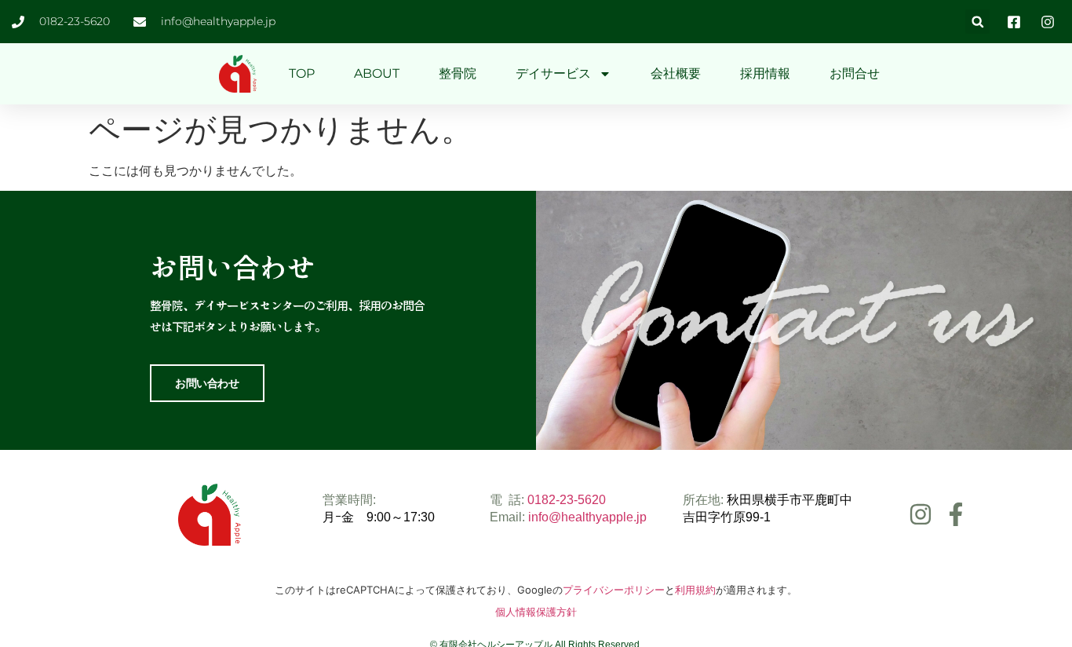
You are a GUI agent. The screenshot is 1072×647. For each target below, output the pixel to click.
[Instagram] (920, 514)
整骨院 (457, 73)
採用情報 (765, 73)
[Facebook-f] (956, 514)
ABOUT (376, 73)
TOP (302, 73)
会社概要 (676, 73)
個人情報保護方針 (536, 611)
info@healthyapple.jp (587, 517)
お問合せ (855, 73)
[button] (977, 21)
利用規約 (695, 589)
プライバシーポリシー (614, 589)
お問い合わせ (207, 383)
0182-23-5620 (566, 499)
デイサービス (553, 73)
